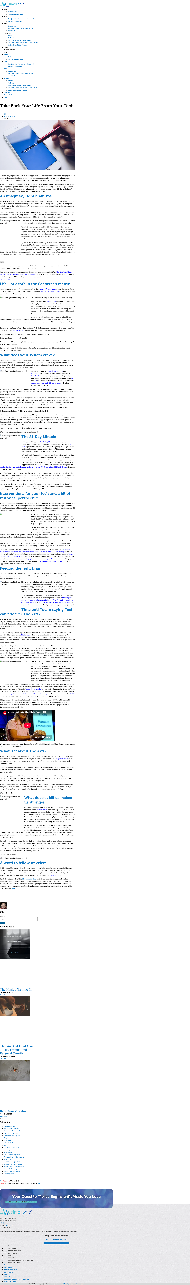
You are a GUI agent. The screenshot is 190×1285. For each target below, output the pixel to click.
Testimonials (12, 12)
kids (31, 294)
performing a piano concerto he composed (36, 559)
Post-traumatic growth (12, 1155)
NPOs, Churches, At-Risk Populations (20, 28)
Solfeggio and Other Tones (17, 45)
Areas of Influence (10, 50)
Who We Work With (14, 1251)
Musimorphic (26, 635)
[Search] (2, 923)
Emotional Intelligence (12, 1136)
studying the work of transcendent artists (54, 602)
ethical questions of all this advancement (46, 383)
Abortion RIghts (9, 1126)
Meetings (7, 1150)
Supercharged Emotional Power (15, 1166)
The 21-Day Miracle (47, 442)
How (5, 16)
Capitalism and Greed (11, 1133)
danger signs (5, 279)
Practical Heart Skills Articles (14, 1157)
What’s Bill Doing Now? (16, 14)
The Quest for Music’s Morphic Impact (21, 19)
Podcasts (11, 38)
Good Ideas (7, 1140)
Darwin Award (41, 810)
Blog (5, 52)
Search (2, 916)
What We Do (12, 1248)
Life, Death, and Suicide (11, 1147)
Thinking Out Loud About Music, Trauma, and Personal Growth (17, 1049)
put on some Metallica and (30, 694)
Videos (10, 35)
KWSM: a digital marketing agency (72, 1284)
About (6, 9)
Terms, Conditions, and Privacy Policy (21, 1260)
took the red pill (18, 330)
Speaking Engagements (16, 21)
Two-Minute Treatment (12, 1171)
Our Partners (12, 1253)
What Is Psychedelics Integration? (19, 40)
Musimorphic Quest (29, 879)
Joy (5, 1145)
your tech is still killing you (51, 291)
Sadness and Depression (12, 1162)
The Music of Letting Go (16, 989)
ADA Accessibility (14, 1262)
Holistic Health (9, 1143)
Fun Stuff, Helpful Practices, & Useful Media (23, 43)
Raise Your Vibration (14, 1111)
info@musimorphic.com (8, 1223)
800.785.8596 (9, 1225)
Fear (5, 1138)
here (13, 888)
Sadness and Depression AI (13, 1164)
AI (72, 378)
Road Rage (7, 1159)
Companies (12, 26)
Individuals (11, 31)
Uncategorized (9, 1174)
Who (5, 24)
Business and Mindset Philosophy (15, 1131)
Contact (7, 47)
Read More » (4, 995)
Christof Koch (36, 376)
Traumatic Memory (10, 1169)
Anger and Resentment (12, 1128)
